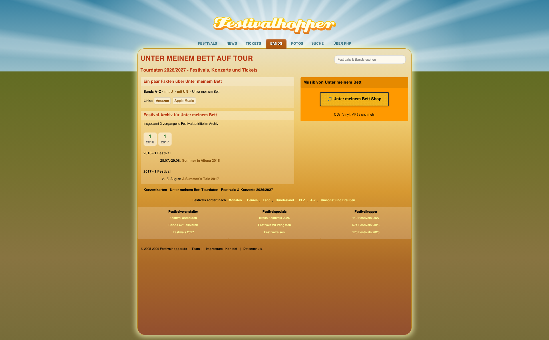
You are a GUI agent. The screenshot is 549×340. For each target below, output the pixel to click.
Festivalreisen (274, 232)
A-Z (313, 200)
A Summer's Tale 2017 (200, 179)
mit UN (182, 91)
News (231, 43)
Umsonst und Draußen (338, 200)
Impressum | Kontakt (221, 248)
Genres (252, 200)
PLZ (302, 200)
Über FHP (342, 43)
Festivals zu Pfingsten (274, 225)
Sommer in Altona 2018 (201, 160)
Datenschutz (252, 248)
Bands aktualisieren (183, 225)
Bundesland (285, 200)
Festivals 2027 (183, 232)
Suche (317, 43)
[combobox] (370, 59)
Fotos (297, 43)
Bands (276, 43)
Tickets (253, 43)
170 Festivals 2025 (365, 232)
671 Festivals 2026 (365, 225)
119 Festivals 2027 (365, 218)
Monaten (235, 200)
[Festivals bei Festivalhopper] (274, 19)
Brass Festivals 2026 (274, 218)
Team (196, 248)
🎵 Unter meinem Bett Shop (354, 99)
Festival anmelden (183, 218)
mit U (168, 91)
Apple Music (184, 100)
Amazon (162, 100)
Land (266, 200)
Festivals (207, 43)
